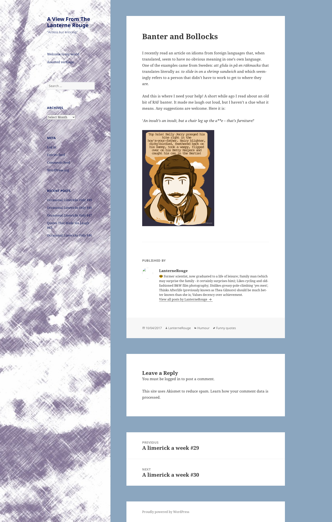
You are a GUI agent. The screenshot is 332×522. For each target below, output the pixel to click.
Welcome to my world (63, 54)
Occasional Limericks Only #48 (69, 208)
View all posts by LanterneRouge (183, 299)
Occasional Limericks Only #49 (69, 200)
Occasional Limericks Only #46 (69, 235)
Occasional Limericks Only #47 (69, 215)
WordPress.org (58, 170)
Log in (51, 147)
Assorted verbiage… (61, 62)
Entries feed (56, 155)
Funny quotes (226, 328)
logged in (172, 378)
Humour (203, 328)
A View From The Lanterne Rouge (68, 22)
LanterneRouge (179, 328)
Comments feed (58, 162)
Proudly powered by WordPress (165, 512)
